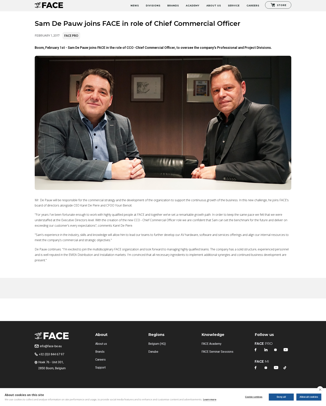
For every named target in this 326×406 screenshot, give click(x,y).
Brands (173, 5)
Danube (153, 351)
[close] (320, 389)
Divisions (153, 5)
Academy (192, 5)
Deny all (281, 397)
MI (262, 361)
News (135, 5)
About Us (213, 5)
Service (234, 5)
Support (100, 367)
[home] (49, 4)
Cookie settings (253, 397)
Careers (253, 5)
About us (101, 344)
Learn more (209, 399)
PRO (264, 344)
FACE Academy (211, 344)
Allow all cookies (309, 397)
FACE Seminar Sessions (217, 351)
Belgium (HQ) (157, 344)
